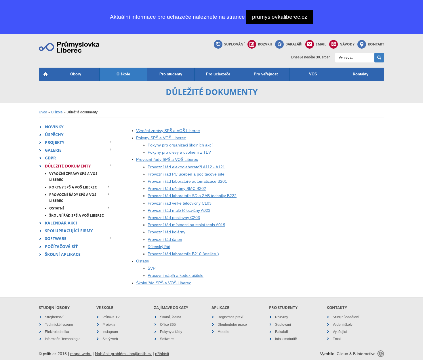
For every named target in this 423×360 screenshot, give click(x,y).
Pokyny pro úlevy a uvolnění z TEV (179, 152)
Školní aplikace (63, 254)
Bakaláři (293, 44)
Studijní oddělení (346, 317)
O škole (123, 74)
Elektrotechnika (57, 332)
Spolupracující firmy (69, 230)
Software (55, 238)
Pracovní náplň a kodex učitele (175, 275)
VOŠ (313, 74)
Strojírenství (54, 317)
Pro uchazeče (218, 74)
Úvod (43, 112)
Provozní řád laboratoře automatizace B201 (187, 181)
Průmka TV (111, 317)
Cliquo (342, 353)
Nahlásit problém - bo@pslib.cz (123, 353)
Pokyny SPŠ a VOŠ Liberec (73, 187)
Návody (347, 44)
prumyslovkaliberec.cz (279, 17)
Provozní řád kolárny (166, 232)
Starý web (110, 339)
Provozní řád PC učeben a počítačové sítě (186, 174)
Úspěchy (54, 134)
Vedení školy (342, 325)
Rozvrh (265, 44)
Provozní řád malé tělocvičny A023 (179, 210)
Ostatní (56, 208)
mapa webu (81, 353)
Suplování (234, 44)
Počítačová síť (61, 246)
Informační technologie (63, 339)
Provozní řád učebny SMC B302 (177, 188)
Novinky (54, 126)
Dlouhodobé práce (232, 325)
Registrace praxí (230, 317)
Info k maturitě (286, 339)
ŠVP (151, 268)
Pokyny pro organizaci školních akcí (180, 145)
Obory (75, 74)
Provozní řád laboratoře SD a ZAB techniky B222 (192, 195)
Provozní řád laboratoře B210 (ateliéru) (183, 254)
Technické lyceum (59, 325)
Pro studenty (170, 74)
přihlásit (162, 353)
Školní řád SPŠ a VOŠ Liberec (76, 215)
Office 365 (168, 325)
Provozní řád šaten (165, 239)
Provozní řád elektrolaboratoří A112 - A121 (186, 167)
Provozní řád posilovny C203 (174, 217)
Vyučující (340, 332)
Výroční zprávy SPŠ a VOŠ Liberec (73, 176)
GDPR (50, 158)
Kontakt (376, 44)
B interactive (364, 353)
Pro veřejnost (266, 74)
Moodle (223, 332)
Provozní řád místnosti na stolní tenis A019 (186, 224)
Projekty (54, 142)
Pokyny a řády (171, 332)
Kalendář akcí (61, 223)
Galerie (53, 150)
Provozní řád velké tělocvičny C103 (180, 203)
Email (321, 44)
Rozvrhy (281, 317)
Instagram (110, 332)
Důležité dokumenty (68, 166)
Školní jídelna (170, 317)
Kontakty (360, 74)
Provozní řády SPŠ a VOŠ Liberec (72, 197)
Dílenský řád (159, 246)
